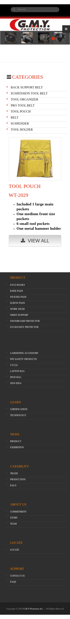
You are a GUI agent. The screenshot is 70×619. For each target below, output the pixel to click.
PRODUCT (15, 441)
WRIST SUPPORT (19, 315)
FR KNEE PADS (18, 297)
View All (37, 240)
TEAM (13, 523)
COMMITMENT (18, 511)
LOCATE (14, 549)
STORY (14, 517)
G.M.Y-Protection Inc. (33, 609)
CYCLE (14, 365)
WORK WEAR (17, 309)
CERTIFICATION (18, 409)
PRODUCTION (17, 479)
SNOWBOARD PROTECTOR (25, 321)
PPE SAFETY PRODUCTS (23, 359)
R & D (13, 485)
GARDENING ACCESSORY (24, 353)
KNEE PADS (16, 291)
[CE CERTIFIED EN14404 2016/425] (35, 38)
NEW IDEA (16, 383)
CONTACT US (17, 575)
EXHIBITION (17, 447)
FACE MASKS (17, 285)
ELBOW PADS (17, 303)
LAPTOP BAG (17, 371)
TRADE (14, 473)
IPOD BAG (15, 377)
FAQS (13, 582)
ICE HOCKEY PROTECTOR (24, 327)
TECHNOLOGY (18, 415)
